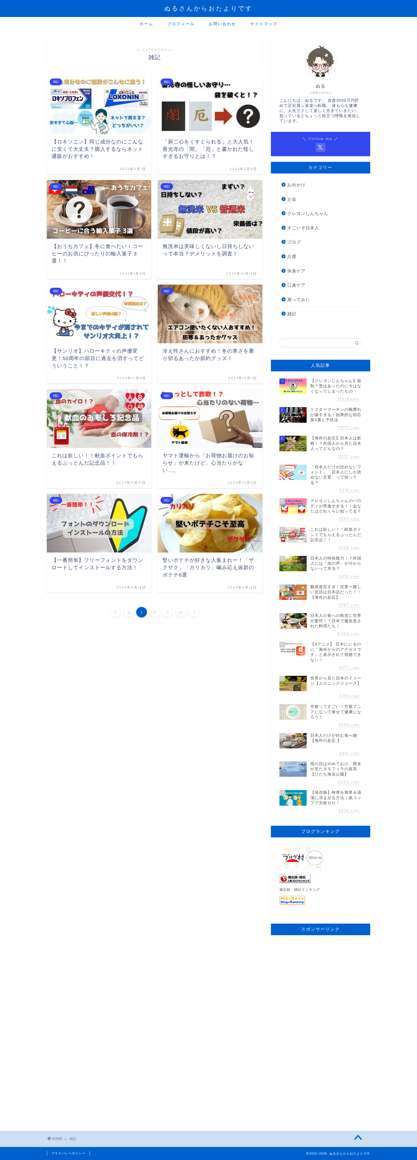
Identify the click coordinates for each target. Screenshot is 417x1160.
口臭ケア (296, 285)
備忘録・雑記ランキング (299, 890)
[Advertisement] (320, 1024)
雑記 (291, 313)
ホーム (146, 23)
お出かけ (296, 184)
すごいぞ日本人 (303, 227)
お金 (291, 199)
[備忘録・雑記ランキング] (320, 878)
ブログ (294, 242)
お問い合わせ (222, 23)
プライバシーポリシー (68, 1153)
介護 (291, 256)
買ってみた (298, 299)
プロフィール (181, 23)
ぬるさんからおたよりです (208, 8)
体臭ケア (296, 270)
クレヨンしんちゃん (307, 213)
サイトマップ (263, 23)
